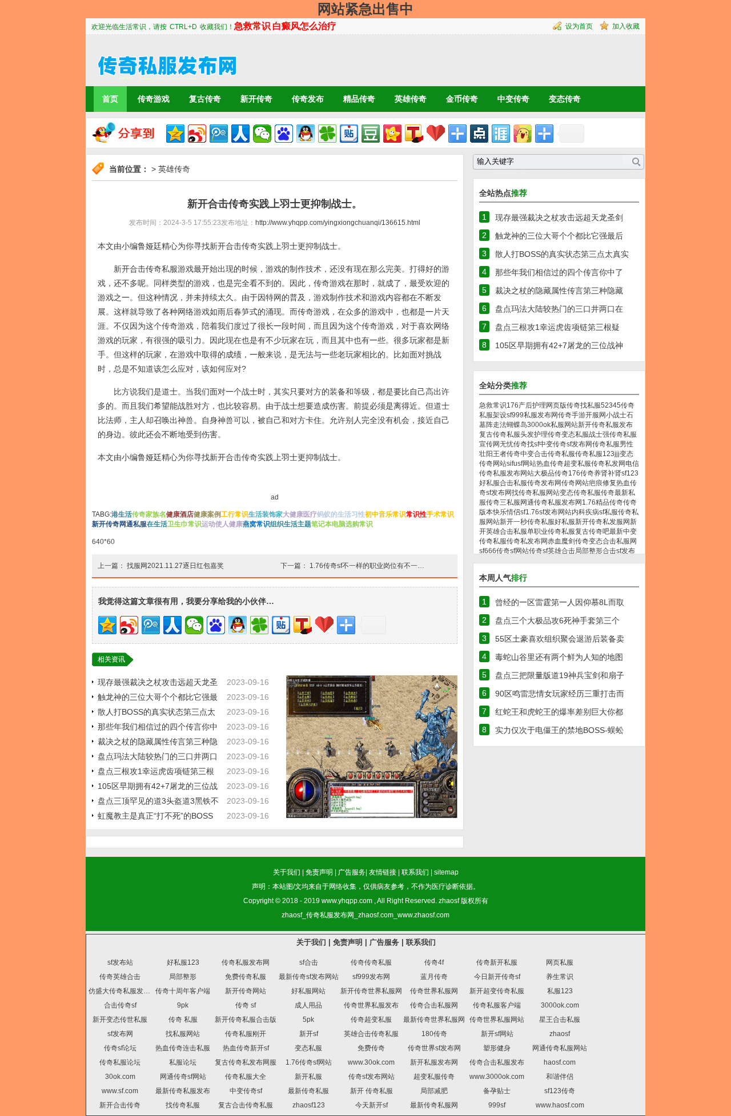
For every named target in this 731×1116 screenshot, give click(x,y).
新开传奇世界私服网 (371, 991)
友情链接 (382, 872)
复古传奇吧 (592, 531)
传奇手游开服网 (582, 415)
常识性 (416, 514)
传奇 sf (245, 1005)
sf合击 (308, 962)
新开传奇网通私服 (119, 524)
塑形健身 (497, 1048)
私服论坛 (182, 1062)
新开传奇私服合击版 (245, 1020)
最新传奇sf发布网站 (309, 977)
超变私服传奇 (434, 1077)
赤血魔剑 (561, 541)
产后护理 (532, 405)
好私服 (565, 522)
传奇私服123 (594, 454)
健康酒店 (180, 514)
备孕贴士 (497, 1091)
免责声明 (319, 872)
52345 (611, 405)
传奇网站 (575, 483)
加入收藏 (626, 26)
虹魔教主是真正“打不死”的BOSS (155, 815)
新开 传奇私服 (371, 1091)
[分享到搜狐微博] (414, 133)
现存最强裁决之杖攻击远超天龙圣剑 (559, 217)
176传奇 (581, 473)
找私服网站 (183, 1034)
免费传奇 (371, 1048)
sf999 (515, 415)
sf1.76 (529, 512)
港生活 (121, 514)
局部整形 (589, 551)
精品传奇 (359, 98)
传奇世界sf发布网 (434, 1048)
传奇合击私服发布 (496, 1062)
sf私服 (608, 512)
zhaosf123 (308, 1105)
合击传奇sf (120, 1005)
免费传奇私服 (245, 977)
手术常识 (440, 514)
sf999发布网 (371, 977)
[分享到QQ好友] (305, 133)
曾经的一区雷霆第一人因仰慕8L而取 (559, 602)
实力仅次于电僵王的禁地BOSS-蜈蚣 (559, 730)
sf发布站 (120, 962)
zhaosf (449, 901)
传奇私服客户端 (497, 1005)
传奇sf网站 (512, 551)
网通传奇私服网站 (559, 1048)
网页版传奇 (563, 405)
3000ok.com (560, 1005)
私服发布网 (541, 415)
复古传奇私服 (499, 434)
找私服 (590, 405)
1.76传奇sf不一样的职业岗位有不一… (367, 566)
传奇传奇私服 (371, 962)
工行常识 (234, 514)
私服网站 (564, 425)
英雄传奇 (411, 98)
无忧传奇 (513, 444)
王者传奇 (506, 454)
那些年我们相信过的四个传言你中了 (559, 272)
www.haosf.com (560, 1105)
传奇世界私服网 (434, 991)
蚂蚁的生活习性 (341, 514)
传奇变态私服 (568, 434)
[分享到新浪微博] (197, 133)
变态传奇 (565, 98)
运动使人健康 (222, 524)
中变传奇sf (246, 1091)
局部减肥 (434, 1091)
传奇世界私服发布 (371, 1005)
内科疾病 (585, 512)
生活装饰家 (265, 514)
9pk (182, 1005)
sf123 (629, 473)
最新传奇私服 (308, 1091)
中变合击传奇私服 (547, 454)
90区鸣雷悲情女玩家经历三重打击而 (559, 693)
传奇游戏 (154, 98)
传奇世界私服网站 (496, 1020)
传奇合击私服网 (434, 1005)
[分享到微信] (262, 133)
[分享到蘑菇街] (522, 133)
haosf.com (560, 1062)
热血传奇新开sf (246, 1048)
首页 (110, 98)
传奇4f (434, 962)
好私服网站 (308, 991)
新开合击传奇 (119, 1105)
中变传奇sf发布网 (565, 444)
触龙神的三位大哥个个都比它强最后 (559, 235)
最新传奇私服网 (434, 1105)
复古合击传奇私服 (245, 1105)
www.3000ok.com (496, 1077)
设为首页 (579, 26)
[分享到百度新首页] (284, 133)
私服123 (560, 991)
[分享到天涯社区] (501, 133)
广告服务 (352, 872)
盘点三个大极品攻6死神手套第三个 (557, 620)
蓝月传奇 (434, 977)
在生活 (157, 524)
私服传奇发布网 (537, 483)
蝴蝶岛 (517, 425)
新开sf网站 (497, 1034)
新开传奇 (256, 98)
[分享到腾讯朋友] (327, 133)
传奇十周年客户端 (182, 991)
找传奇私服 (183, 1105)
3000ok (539, 425)
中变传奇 (513, 98)
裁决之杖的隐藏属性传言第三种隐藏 (559, 290)
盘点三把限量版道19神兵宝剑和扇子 (559, 675)
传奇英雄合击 (119, 977)
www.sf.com (120, 1091)
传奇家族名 (149, 514)
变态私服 (308, 1048)
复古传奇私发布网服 (245, 1062)
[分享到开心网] (392, 133)
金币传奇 (462, 98)
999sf (496, 1105)
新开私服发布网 (434, 1062)
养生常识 (559, 977)
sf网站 (526, 464)
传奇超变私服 (371, 1020)
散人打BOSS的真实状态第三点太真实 (562, 254)
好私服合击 (496, 483)
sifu (512, 464)
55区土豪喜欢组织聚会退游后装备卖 (559, 638)
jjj (617, 454)
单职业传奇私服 (551, 531)
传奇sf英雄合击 (552, 551)
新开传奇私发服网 (602, 522)
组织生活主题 (290, 524)
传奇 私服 (183, 1020)
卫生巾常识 (184, 524)
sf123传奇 (559, 1091)
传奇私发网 (608, 464)
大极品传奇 (551, 473)
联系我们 (415, 872)
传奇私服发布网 (246, 962)
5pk (308, 1020)
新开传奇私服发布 (605, 425)
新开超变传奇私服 (496, 991)
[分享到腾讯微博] (219, 133)
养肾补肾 (607, 473)
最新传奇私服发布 (182, 1091)
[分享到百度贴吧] (349, 133)
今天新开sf (371, 1105)
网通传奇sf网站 (183, 1077)
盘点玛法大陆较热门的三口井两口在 (559, 308)
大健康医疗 (300, 514)
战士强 (599, 434)
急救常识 (493, 405)
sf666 (487, 551)
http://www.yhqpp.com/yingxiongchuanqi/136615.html (337, 223)
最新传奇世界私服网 (434, 1020)
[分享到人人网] (240, 133)
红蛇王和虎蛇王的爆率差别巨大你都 (559, 711)
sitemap (446, 872)
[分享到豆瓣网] (371, 133)
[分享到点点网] (479, 133)
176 (513, 405)
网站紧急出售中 (365, 9)
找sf (533, 444)
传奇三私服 (503, 502)
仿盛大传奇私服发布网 (123, 991)
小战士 (616, 415)
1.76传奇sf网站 (309, 1062)
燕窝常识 (256, 524)
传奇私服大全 (245, 1077)
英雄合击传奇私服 (371, 1034)
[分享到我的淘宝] (457, 133)
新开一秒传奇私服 (527, 522)
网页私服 (559, 962)
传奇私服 (606, 444)
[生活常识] (162, 60)
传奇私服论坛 (119, 1062)
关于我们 (286, 872)
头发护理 (534, 434)
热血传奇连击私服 (182, 1048)
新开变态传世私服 (120, 1020)
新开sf (308, 1034)
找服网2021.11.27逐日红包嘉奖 (175, 566)
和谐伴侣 (559, 1077)
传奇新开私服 (496, 962)
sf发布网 (120, 1034)
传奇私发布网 (527, 541)
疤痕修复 (602, 483)
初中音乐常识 (385, 514)
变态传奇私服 (580, 493)
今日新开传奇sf (497, 977)
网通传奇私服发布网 (551, 502)
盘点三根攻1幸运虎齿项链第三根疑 (557, 327)
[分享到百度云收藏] (436, 133)
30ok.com (120, 1077)
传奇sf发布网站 (371, 1077)
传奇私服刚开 (245, 1034)
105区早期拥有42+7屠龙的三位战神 (559, 345)
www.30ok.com (371, 1062)
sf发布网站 (555, 512)
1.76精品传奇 (602, 502)
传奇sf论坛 (120, 1048)
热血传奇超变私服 (563, 464)
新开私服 (308, 1077)
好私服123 (183, 962)
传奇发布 (308, 98)
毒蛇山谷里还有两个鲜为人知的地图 (559, 657)
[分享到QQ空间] (175, 133)
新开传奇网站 (245, 991)
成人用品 (308, 1005)
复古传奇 (205, 98)
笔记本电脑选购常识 (342, 524)
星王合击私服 (559, 1020)
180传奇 (434, 1034)
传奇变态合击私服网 (606, 541)
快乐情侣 (506, 512)
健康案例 (207, 514)
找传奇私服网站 (536, 493)
